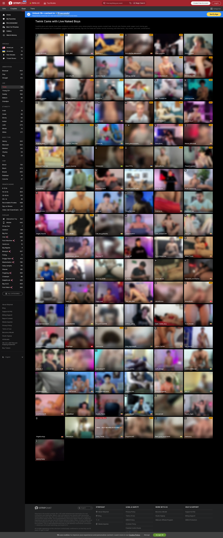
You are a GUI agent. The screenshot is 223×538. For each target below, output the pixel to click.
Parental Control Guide (133, 528)
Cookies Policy (131, 524)
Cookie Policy (134, 535)
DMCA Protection (191, 520)
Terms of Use (6, 329)
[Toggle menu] (3, 3)
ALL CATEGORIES (14, 294)
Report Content (7, 318)
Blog (3, 308)
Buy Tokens (6, 348)
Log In (216, 3)
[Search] (130, 3)
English (83, 508)
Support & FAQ (7, 311)
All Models (5, 339)
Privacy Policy (7, 325)
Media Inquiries (7, 322)
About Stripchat (7, 304)
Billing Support (7, 315)
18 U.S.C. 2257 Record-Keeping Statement (10, 343)
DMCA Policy (130, 520)
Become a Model (8, 332)
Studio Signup (7, 336)
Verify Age (214, 14)
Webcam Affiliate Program (164, 520)
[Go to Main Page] (17, 3)
